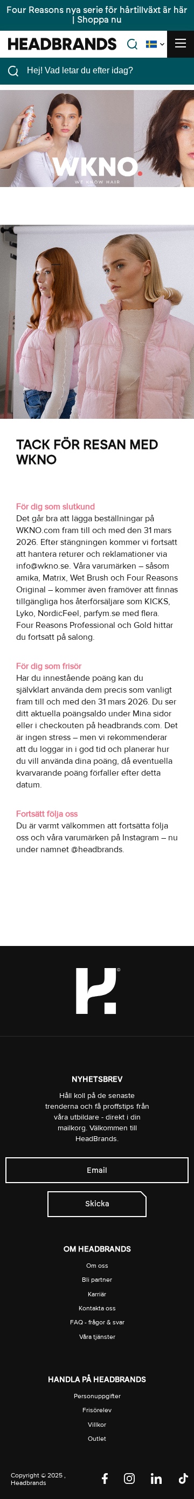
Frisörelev (97, 1410)
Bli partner (97, 1280)
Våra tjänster (97, 1337)
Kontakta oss (97, 1308)
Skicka (97, 1203)
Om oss (97, 1266)
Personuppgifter (97, 1396)
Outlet (97, 1439)
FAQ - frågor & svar (97, 1322)
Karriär (97, 1294)
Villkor (97, 1425)
